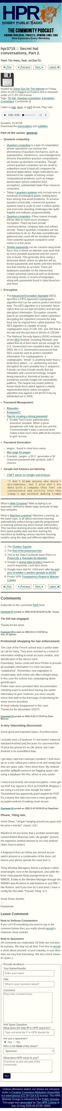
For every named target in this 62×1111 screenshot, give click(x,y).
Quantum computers (18, 216)
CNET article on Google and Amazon (28, 474)
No (18, 1042)
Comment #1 (7, 612)
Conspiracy (7, 101)
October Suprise (22, 546)
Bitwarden (13, 408)
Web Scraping (18, 503)
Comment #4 (7, 808)
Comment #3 (7, 716)
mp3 (29, 107)
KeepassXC (14, 412)
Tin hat (12, 98)
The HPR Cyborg (46, 1102)
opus (20, 107)
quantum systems (26, 192)
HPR (20, 13)
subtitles (42, 126)
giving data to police (31, 562)
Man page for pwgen (19, 452)
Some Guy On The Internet (28, 88)
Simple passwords (17, 247)
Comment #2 (7, 632)
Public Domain (50, 1099)
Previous (25, 67)
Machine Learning (20, 515)
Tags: (4, 98)
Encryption (48, 98)
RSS (36, 605)
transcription (25, 126)
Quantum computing (29, 98)
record (50, 928)
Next (37, 67)
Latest (52, 67)
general (32, 133)
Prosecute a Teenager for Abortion (27, 558)
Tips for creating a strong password (27, 416)
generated (26, 1102)
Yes (9, 1042)
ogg (13, 107)
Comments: (22, 101)
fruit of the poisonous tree (27, 550)
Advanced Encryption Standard (30, 295)
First (9, 67)
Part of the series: (13, 133)
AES (17, 339)
